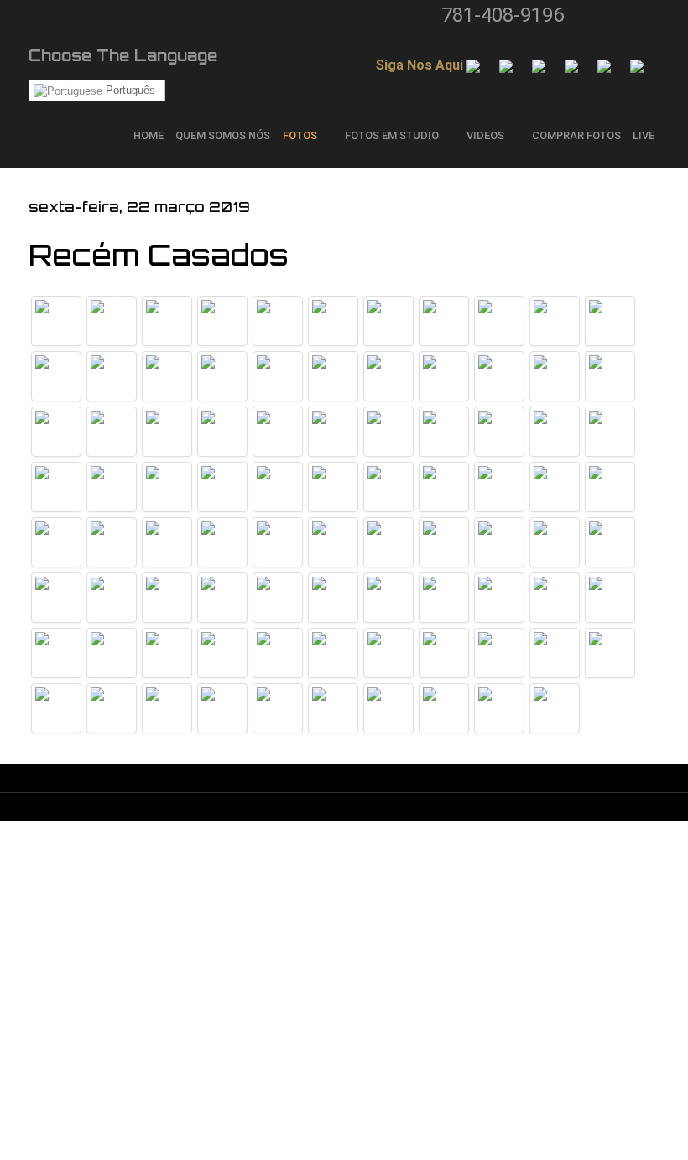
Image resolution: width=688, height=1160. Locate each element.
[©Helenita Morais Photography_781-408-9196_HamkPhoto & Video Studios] (278, 376)
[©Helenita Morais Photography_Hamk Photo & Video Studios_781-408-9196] (333, 321)
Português (128, 90)
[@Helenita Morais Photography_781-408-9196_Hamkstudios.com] (56, 321)
